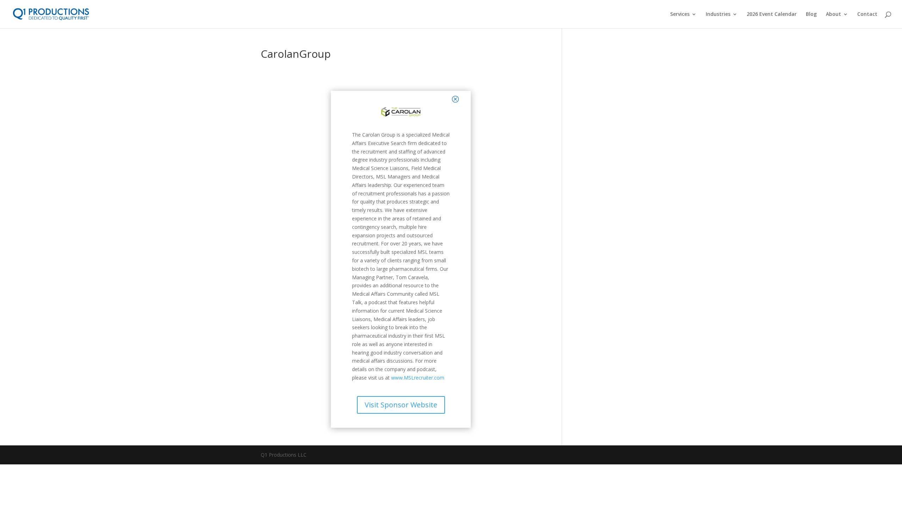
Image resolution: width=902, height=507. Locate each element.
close (441, 99)
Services (680, 14)
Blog (811, 14)
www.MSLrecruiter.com (417, 377)
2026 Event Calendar (772, 14)
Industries (718, 14)
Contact (867, 14)
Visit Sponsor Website (401, 404)
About (833, 14)
